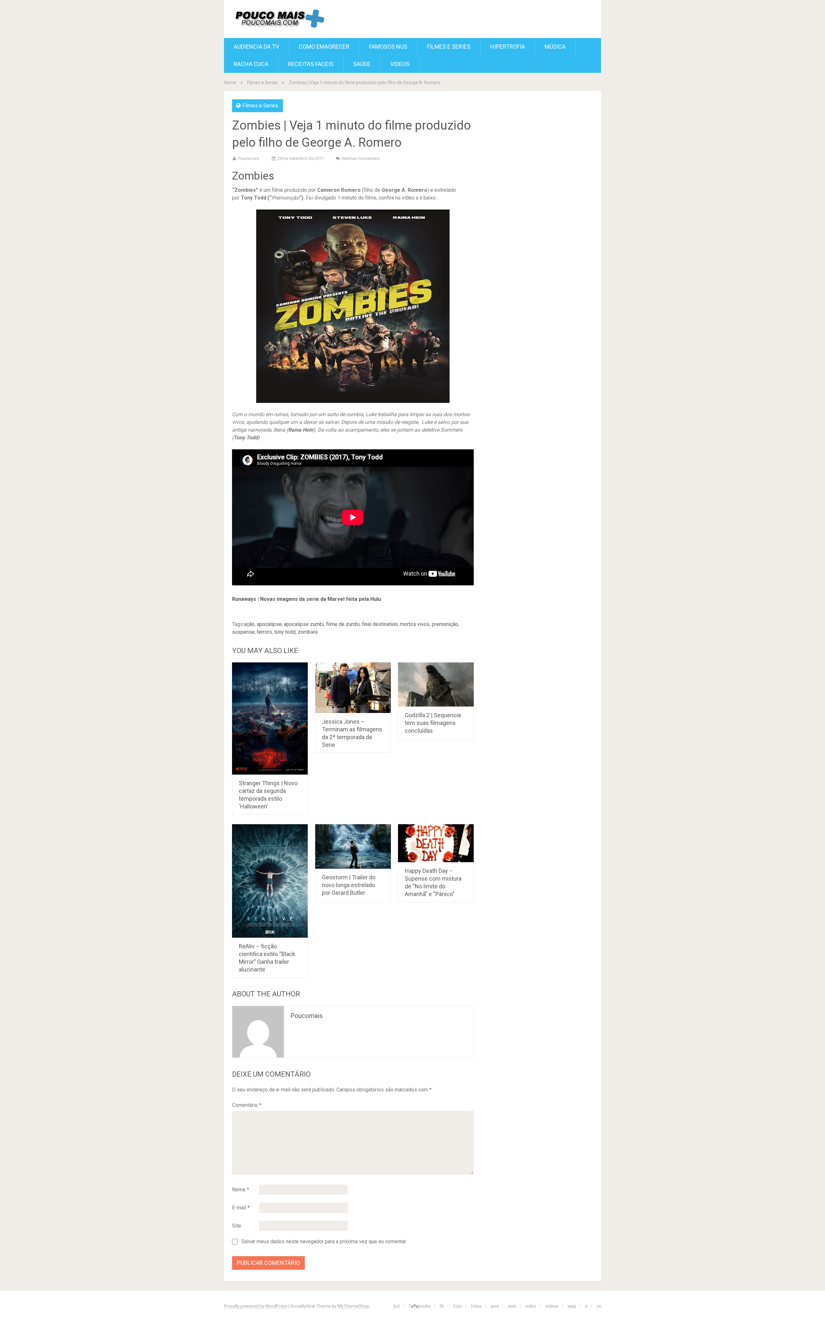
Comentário (246, 1105)
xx (599, 1306)
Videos (400, 64)
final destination (380, 624)
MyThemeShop (353, 1306)
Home (230, 82)
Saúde (362, 64)
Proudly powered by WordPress (255, 1306)
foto (457, 1306)
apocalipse (269, 624)
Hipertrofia (507, 46)
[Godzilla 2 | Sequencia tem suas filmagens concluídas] (436, 684)
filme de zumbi (343, 624)
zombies (308, 632)
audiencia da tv (256, 46)
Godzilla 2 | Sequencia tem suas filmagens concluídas (433, 723)
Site (236, 1226)
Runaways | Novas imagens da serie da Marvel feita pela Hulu (306, 599)
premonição (445, 624)
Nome (240, 1190)
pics (495, 1306)
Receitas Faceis (311, 64)
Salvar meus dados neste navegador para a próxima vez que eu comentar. (324, 1242)
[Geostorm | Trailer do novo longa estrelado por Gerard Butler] (353, 846)
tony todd (285, 632)
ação (249, 624)
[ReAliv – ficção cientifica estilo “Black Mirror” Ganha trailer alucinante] (270, 880)
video (530, 1306)
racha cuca (251, 64)
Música (555, 46)
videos (551, 1306)
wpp (572, 1306)
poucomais (248, 158)
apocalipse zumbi (304, 624)
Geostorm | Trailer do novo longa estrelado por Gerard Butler (348, 885)
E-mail (241, 1208)
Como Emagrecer (324, 46)
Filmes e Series (449, 46)
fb (442, 1306)
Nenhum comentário (361, 158)
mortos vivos (415, 624)
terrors (264, 632)
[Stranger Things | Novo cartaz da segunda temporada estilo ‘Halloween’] (270, 718)
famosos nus (388, 46)
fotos (476, 1306)
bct (396, 1306)
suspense (243, 632)
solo (512, 1306)
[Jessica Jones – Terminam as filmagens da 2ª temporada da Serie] (353, 687)
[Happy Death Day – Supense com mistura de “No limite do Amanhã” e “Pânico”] (436, 843)
